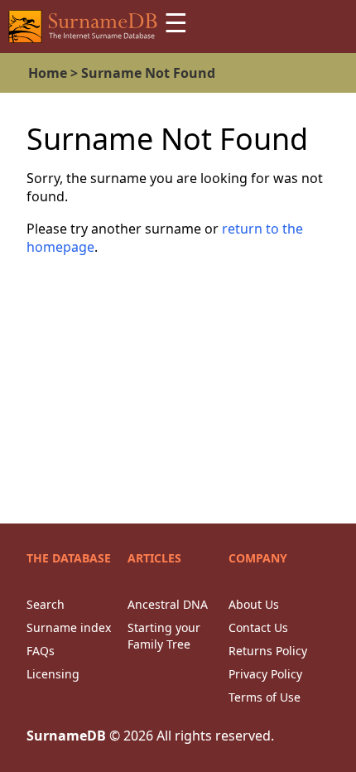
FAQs (40, 651)
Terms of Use (265, 697)
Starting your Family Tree (163, 636)
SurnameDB (66, 735)
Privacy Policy (265, 674)
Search (45, 604)
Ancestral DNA (167, 604)
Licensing (52, 674)
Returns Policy (268, 651)
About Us (254, 604)
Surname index (68, 627)
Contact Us (258, 627)
